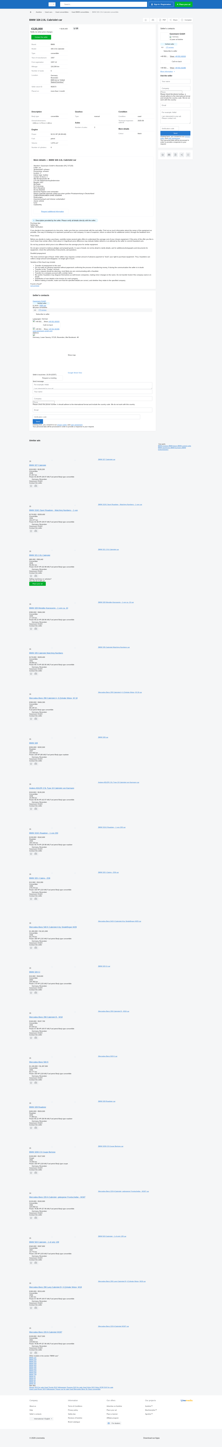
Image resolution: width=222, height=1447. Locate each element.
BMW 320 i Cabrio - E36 (39, 878)
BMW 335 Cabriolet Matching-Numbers (46, 653)
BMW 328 (33, 743)
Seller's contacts (35, 1414)
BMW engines (163, 446)
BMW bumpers (176, 448)
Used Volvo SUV (89, 1387)
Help (31, 1410)
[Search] (62, 4)
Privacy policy (73, 1410)
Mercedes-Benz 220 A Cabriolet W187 (45, 1332)
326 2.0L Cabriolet (57, 49)
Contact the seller (41, 37)
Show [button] (46, 321)
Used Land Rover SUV (37, 1389)
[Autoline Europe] (37, 4)
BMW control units (184, 446)
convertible (55, 53)
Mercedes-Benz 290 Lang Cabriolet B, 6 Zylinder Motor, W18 (55, 1287)
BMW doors (173, 446)
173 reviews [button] (42, 310)
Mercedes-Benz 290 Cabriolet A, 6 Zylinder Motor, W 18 (53, 698)
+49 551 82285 (53, 329)
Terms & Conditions (75, 1406)
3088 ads (42, 305)
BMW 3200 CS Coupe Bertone (42, 1152)
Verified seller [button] (41, 303)
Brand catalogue (74, 1422)
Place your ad (37, 584)
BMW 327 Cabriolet (37, 465)
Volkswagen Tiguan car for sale (57, 1389)
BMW (53, 44)
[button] (146, 20)
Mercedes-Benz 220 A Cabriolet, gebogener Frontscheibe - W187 (57, 1197)
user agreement (76, 425)
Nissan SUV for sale (36, 1387)
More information (166, 71)
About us (32, 1406)
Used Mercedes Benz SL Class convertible (84, 1389)
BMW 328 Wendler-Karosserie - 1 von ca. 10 (48, 608)
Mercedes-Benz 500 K (38, 1062)
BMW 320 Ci (34, 972)
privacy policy (62, 425)
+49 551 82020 (53, 321)
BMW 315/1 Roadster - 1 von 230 (43, 833)
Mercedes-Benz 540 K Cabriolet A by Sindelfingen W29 (53, 927)
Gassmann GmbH (39, 301)
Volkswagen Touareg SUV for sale (70, 1387)
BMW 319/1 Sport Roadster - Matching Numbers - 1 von (53, 510)
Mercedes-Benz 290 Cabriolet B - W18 (46, 1017)
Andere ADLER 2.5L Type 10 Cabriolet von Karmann (51, 788)
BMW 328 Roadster (37, 1107)
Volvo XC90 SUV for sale (104, 1387)
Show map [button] (72, 355)
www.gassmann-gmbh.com (42, 331)
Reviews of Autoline (75, 1418)
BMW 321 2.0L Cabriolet (39, 555)
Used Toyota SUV (51, 1387)
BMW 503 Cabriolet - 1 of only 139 (44, 1242)
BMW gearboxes (164, 448)
